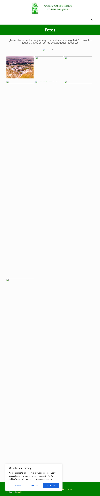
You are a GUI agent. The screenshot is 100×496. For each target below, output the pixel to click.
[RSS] (90, 487)
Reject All (34, 485)
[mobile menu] (7, 21)
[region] (34, 477)
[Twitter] (87, 487)
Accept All (51, 485)
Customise (17, 485)
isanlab (19, 492)
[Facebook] (83, 487)
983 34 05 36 (67, 490)
